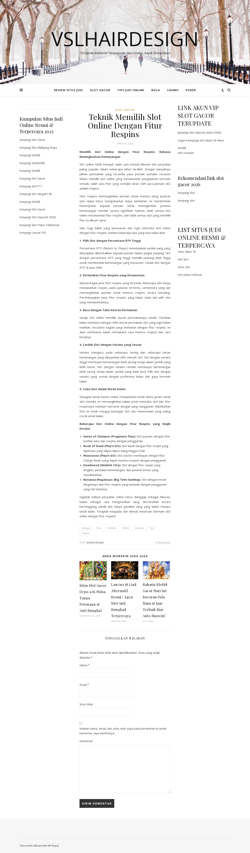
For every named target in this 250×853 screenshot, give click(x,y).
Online (125, 528)
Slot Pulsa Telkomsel (45, 225)
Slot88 (36, 155)
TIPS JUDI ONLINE (130, 90)
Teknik (85, 533)
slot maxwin (186, 153)
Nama (84, 665)
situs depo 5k (187, 251)
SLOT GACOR (100, 90)
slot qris (183, 259)
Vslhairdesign (125, 38)
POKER (191, 90)
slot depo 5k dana (212, 140)
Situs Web (86, 704)
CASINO (173, 90)
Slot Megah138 (42, 194)
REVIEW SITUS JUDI (68, 90)
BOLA (155, 90)
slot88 (182, 148)
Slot (152, 528)
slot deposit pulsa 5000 (205, 132)
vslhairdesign (95, 542)
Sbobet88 (38, 163)
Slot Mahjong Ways (44, 147)
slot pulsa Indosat (190, 275)
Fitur (98, 528)
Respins (139, 528)
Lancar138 (39, 232)
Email (84, 685)
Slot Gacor (39, 140)
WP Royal (53, 845)
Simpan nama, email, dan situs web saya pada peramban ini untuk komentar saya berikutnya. (122, 730)
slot (192, 193)
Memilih (111, 528)
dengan (86, 528)
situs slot (184, 267)
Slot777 (37, 186)
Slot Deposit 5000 (44, 217)
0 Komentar (163, 542)
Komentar (86, 741)
